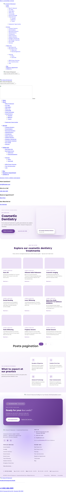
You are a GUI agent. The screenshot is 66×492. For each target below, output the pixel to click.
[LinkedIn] (10, 440)
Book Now (2, 198)
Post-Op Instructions (39, 454)
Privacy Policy (47, 475)
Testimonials (37, 458)
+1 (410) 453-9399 (6, 488)
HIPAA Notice (53, 475)
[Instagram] (7, 440)
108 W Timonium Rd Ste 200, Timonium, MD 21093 (11, 491)
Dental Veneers (6, 454)
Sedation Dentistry (7, 460)
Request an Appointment (39, 456)
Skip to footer (10, 0)
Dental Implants (6, 447)
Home (3, 210)
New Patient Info (38, 447)
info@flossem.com (5, 184)
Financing (36, 451)
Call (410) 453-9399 (22, 231)
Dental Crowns (6, 456)
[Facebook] (4, 440)
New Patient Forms (38, 449)
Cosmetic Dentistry (7, 451)
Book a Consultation (8, 231)
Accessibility (60, 475)
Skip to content (3, 0)
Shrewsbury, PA (42, 440)
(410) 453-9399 (4, 191)
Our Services (3, 204)
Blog (35, 460)
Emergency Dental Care (8, 463)
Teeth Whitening (7, 458)
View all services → (7, 466)
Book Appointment (13, 419)
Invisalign (5, 449)
